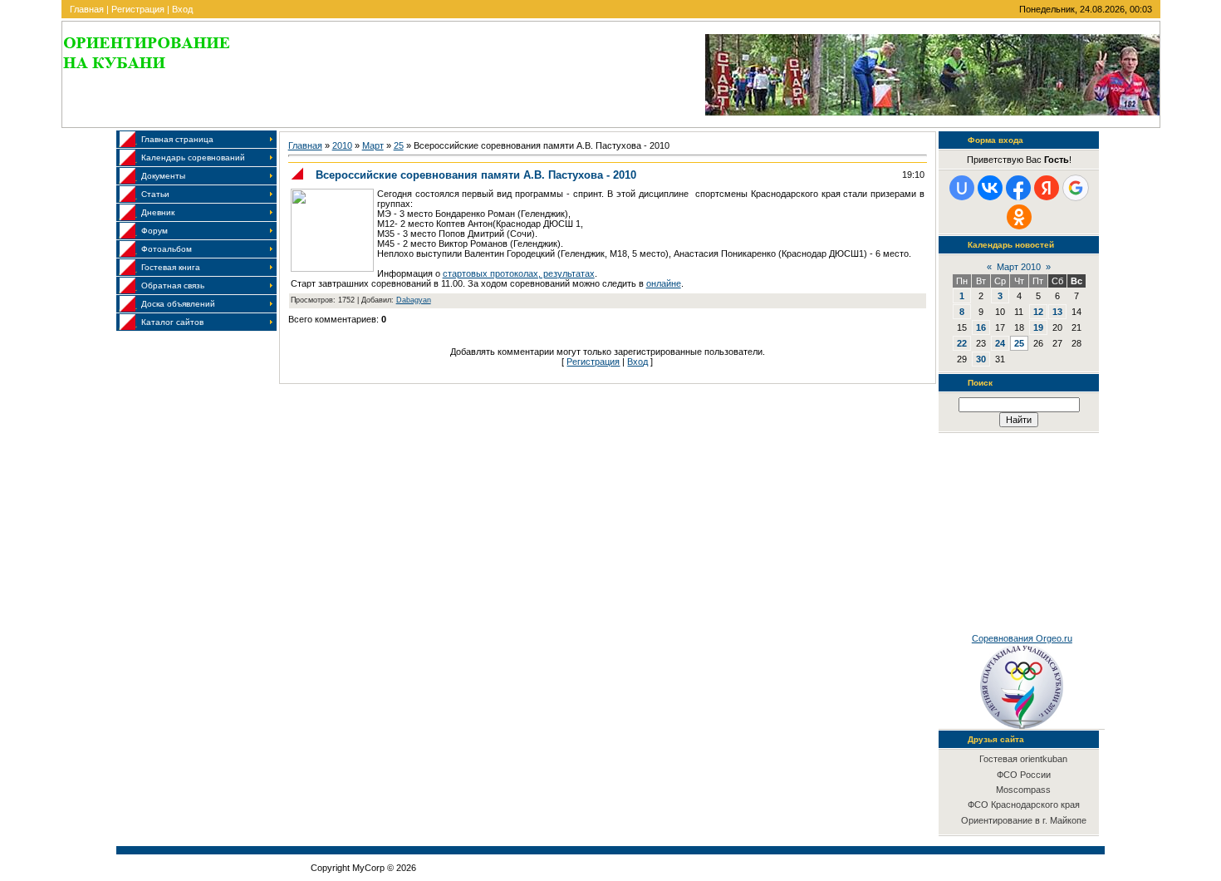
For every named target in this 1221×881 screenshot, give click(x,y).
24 (1000, 343)
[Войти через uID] (961, 187)
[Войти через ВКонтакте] (990, 187)
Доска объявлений (178, 303)
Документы (163, 175)
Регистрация (137, 9)
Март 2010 (1019, 267)
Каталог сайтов (172, 322)
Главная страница (177, 139)
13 (1057, 312)
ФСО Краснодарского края (1024, 805)
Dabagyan (413, 300)
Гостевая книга (170, 267)
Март (373, 145)
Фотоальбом (166, 248)
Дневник (157, 212)
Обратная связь (172, 285)
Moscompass (1023, 790)
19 (1038, 327)
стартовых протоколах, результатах (519, 273)
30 (981, 359)
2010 (342, 145)
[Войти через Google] (1075, 188)
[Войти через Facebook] (1018, 187)
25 (399, 145)
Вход (182, 9)
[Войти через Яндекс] (1046, 187)
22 (962, 343)
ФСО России (1024, 775)
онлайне (663, 283)
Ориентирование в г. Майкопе (1023, 820)
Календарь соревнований (193, 157)
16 (981, 327)
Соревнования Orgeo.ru (1022, 638)
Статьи (155, 194)
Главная (87, 9)
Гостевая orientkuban (1023, 759)
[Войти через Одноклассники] (1019, 216)
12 (1038, 312)
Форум (154, 230)
